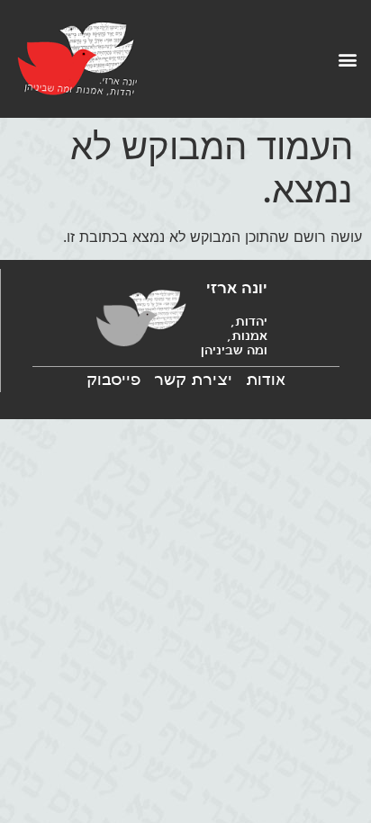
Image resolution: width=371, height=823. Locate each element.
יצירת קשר (193, 380)
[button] (347, 59)
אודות (265, 380)
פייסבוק (113, 380)
